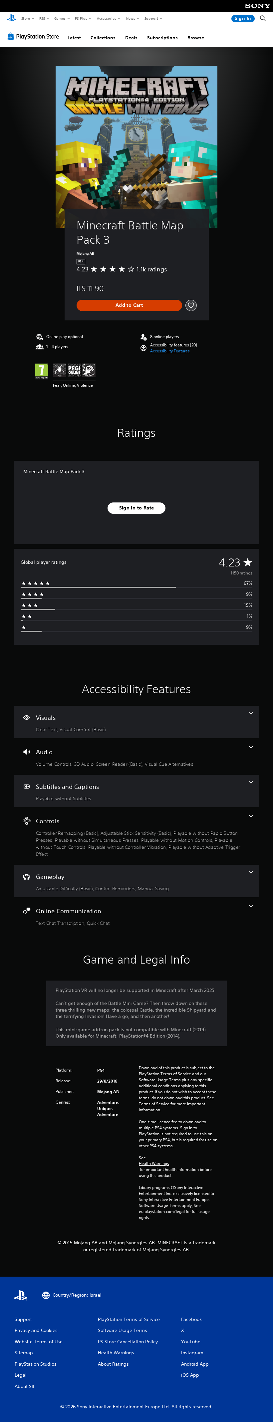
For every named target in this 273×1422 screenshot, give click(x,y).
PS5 (42, 18)
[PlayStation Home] (11, 18)
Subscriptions (162, 38)
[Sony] (258, 10)
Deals (131, 38)
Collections (103, 38)
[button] (170, 351)
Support (151, 18)
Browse (195, 38)
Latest (74, 38)
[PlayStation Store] (34, 36)
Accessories (106, 18)
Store (25, 18)
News (130, 18)
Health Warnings (154, 1163)
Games (59, 18)
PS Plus (81, 18)
